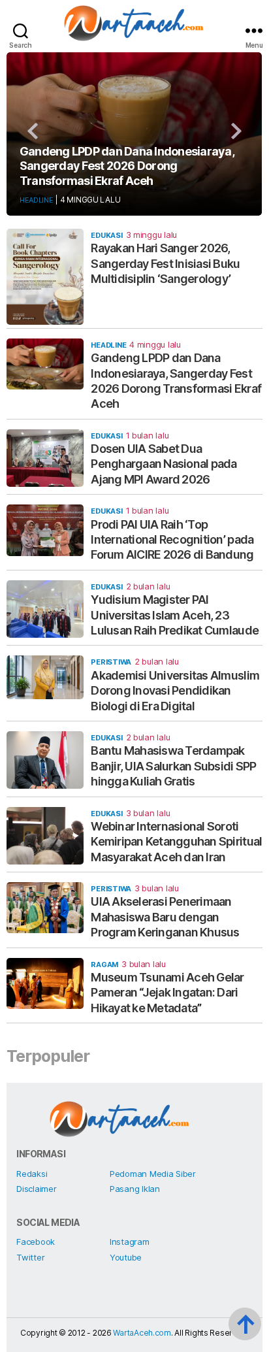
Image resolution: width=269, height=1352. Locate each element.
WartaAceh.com (142, 1333)
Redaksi (31, 1173)
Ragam (104, 964)
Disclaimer (36, 1188)
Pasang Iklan (135, 1188)
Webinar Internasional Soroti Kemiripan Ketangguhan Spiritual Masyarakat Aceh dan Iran (176, 841)
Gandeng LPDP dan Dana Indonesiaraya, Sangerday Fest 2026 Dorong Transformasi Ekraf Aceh (127, 166)
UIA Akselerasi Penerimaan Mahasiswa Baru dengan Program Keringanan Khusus (165, 917)
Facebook (35, 1241)
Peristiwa (111, 662)
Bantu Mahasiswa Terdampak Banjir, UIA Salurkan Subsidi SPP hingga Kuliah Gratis (173, 766)
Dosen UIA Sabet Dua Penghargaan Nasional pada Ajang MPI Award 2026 (163, 464)
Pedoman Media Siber (153, 1173)
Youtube (126, 1257)
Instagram (130, 1241)
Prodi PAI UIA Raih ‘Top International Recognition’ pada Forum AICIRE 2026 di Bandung (172, 540)
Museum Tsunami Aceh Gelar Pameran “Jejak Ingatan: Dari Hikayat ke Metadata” (167, 992)
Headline (37, 200)
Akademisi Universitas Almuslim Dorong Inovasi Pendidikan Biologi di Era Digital (175, 690)
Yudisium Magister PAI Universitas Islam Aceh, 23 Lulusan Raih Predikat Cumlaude (175, 615)
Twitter (30, 1257)
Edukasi (106, 235)
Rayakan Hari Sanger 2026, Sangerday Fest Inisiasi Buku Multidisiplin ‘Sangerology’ (165, 263)
